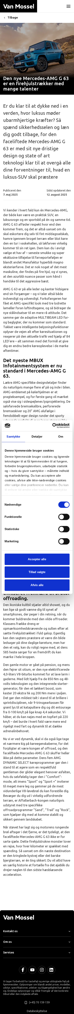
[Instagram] (42, 970)
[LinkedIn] (51, 970)
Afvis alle (37, 585)
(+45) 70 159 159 (39, 1002)
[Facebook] (23, 970)
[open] (68, 6)
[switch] (63, 517)
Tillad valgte (37, 572)
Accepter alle (37, 559)
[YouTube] (32, 970)
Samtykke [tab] (13, 436)
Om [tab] (60, 436)
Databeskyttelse (37, 1011)
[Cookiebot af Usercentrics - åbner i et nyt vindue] (52, 425)
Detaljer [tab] (37, 436)
